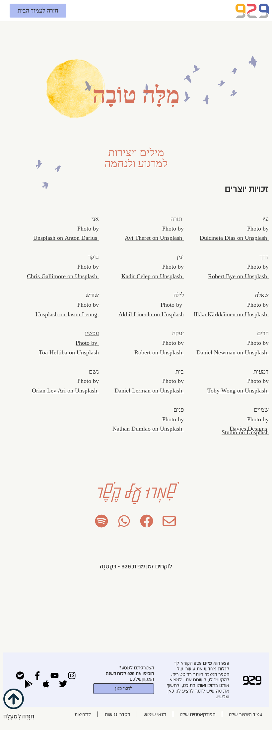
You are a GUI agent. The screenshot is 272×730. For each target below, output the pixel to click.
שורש (92, 295)
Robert (142, 352)
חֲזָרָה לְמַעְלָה (18, 716)
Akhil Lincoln (135, 314)
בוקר (93, 257)
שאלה (262, 295)
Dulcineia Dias (218, 238)
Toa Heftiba (53, 352)
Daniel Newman (216, 352)
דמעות (261, 371)
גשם (94, 371)
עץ (265, 219)
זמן (180, 257)
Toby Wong (221, 390)
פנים (178, 409)
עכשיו (92, 333)
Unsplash (256, 238)
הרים (263, 333)
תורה (176, 219)
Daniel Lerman (132, 390)
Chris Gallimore (46, 276)
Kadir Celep (136, 276)
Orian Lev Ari (49, 390)
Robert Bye (222, 276)
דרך (264, 257)
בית (179, 371)
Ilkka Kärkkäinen (215, 314)
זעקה (178, 333)
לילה (178, 295)
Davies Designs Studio (244, 430)
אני (95, 219)
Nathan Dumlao (131, 428)
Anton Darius (81, 238)
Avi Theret (138, 238)
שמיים (261, 409)
